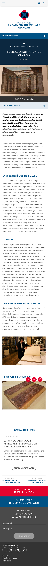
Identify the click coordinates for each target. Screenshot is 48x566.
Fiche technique (11, 105)
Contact (5, 555)
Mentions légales (9, 558)
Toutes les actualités (24, 468)
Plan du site (7, 561)
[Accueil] (24, 19)
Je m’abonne (24, 536)
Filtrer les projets (10, 36)
